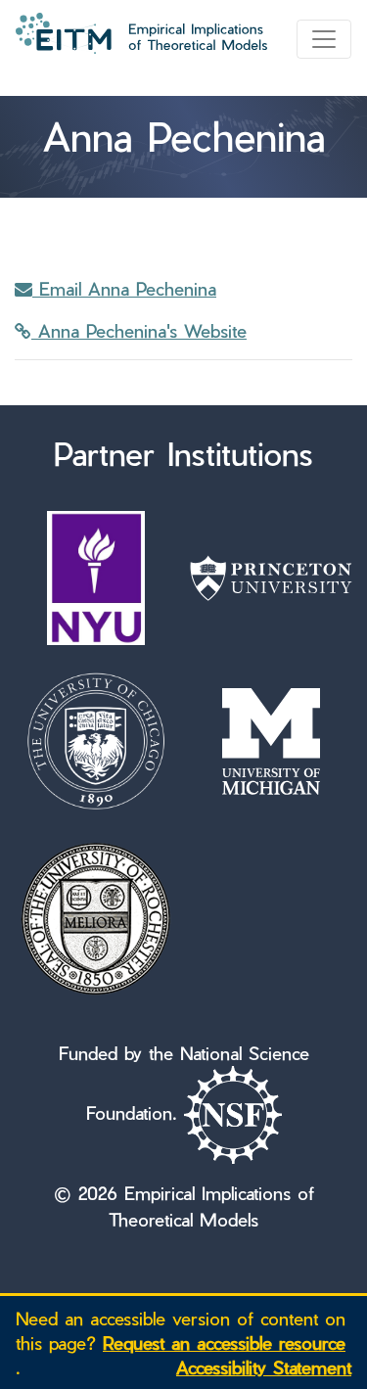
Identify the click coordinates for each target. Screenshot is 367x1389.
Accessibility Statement (263, 1367)
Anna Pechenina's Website (139, 330)
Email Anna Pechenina (124, 288)
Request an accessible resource (224, 1342)
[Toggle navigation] (324, 39)
